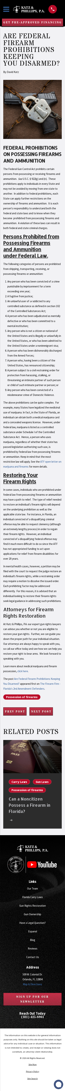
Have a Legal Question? (32, 923)
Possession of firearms (22, 697)
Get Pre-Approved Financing (32, 22)
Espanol (32, 931)
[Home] (29, 9)
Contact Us (32, 957)
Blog (32, 940)
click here (22, 671)
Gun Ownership (32, 914)
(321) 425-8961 (32, 1017)
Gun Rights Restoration (32, 905)
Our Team (32, 888)
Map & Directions (32, 984)
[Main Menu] (6, 9)
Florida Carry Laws (32, 897)
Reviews (32, 948)
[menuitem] (32, 1065)
